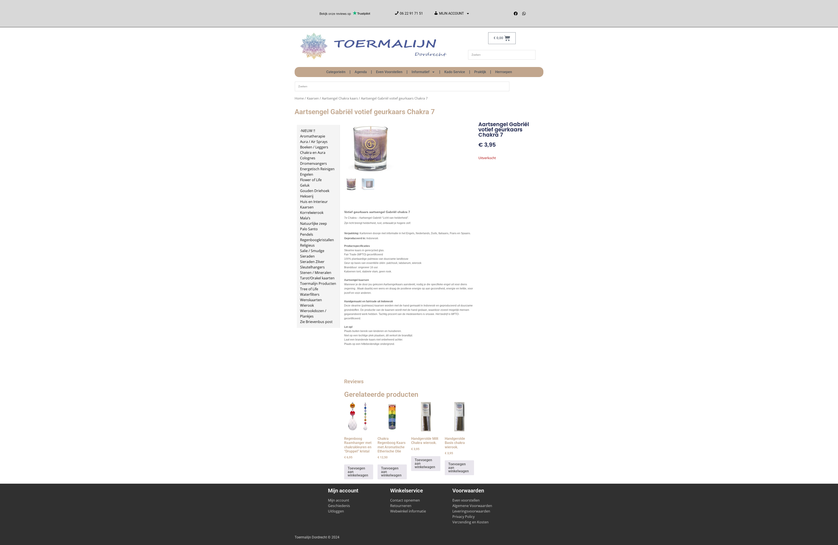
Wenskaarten (311, 299)
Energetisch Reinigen (317, 169)
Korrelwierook (311, 212)
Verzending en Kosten (470, 522)
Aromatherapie (312, 136)
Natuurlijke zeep (313, 223)
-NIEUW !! (307, 130)
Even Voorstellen (389, 72)
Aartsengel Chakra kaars (340, 98)
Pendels (306, 234)
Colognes (307, 158)
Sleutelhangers (312, 267)
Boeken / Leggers (314, 147)
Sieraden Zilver (312, 261)
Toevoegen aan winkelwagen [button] (358, 471)
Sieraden (307, 256)
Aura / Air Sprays (314, 141)
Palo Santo (309, 229)
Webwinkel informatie (408, 511)
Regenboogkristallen (317, 239)
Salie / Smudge (312, 250)
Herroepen (503, 72)
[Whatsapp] (524, 13)
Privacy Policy (463, 516)
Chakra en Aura (312, 152)
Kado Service (454, 72)
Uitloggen (336, 511)
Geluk (304, 185)
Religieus (307, 245)
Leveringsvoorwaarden (471, 511)
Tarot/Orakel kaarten (317, 278)
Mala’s (305, 218)
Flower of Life (311, 179)
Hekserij (306, 196)
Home (299, 98)
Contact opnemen (405, 500)
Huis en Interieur (314, 201)
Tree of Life (309, 289)
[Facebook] (516, 13)
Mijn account (338, 500)
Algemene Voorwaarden (472, 505)
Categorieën (335, 72)
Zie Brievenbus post (316, 321)
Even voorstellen (466, 500)
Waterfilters (309, 294)
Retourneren (400, 505)
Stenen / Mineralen (315, 272)
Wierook (307, 305)
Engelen (306, 174)
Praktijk (480, 72)
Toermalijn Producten (318, 283)
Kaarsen (313, 98)
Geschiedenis (339, 505)
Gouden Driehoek (314, 190)
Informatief (420, 72)
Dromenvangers (313, 163)
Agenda (361, 72)
